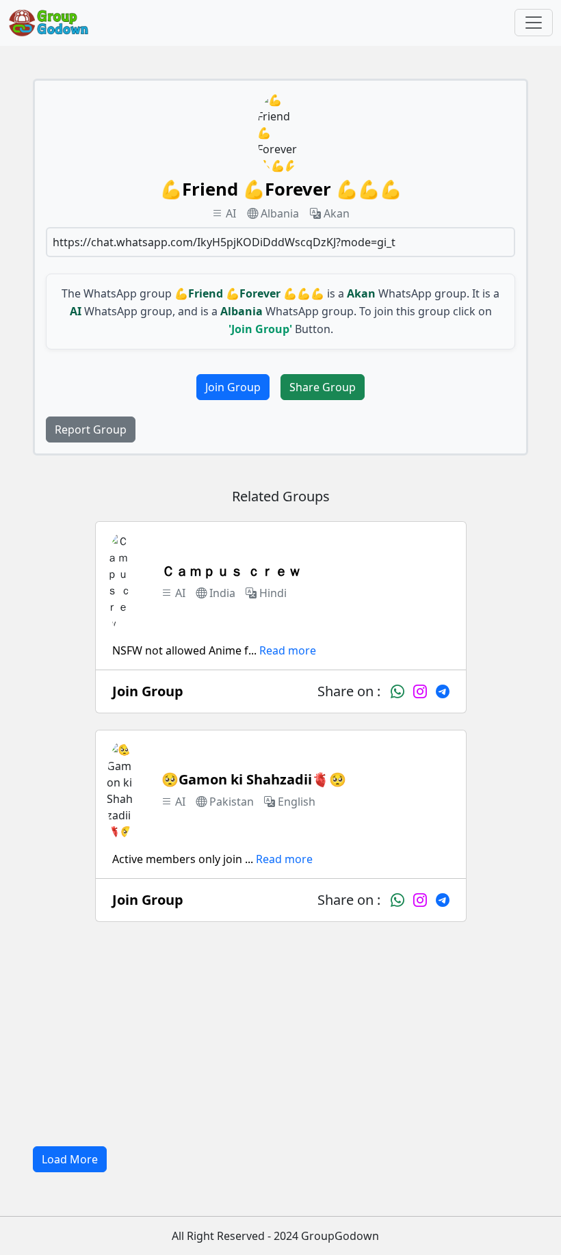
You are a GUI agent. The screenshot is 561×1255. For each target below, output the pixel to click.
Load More (70, 1159)
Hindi (273, 592)
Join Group (233, 387)
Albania (280, 213)
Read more (287, 650)
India (222, 592)
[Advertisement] (280, 1034)
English (296, 801)
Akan (337, 213)
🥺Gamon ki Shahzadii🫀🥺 (253, 779)
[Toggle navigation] (533, 22)
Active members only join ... (182, 859)
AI (231, 213)
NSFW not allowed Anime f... (184, 650)
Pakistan (231, 801)
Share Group (322, 387)
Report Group (91, 429)
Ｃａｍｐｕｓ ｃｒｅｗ (231, 571)
